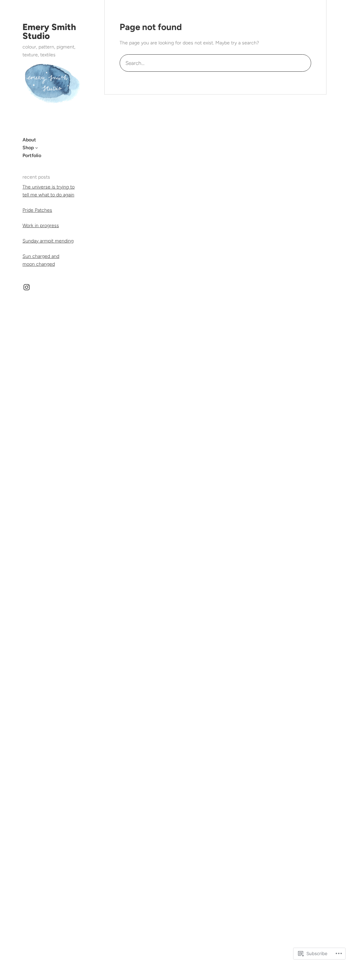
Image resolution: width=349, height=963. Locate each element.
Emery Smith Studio (49, 31)
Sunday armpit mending (48, 241)
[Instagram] (26, 287)
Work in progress (40, 225)
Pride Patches (37, 210)
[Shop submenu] (36, 147)
